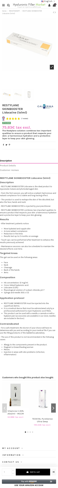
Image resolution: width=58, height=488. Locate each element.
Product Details (8, 165)
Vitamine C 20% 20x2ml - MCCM (16, 412)
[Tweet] (6, 145)
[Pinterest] (9, 145)
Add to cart (35, 472)
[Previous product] (54, 12)
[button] (29, 482)
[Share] (3, 145)
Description (6, 161)
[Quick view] (17, 407)
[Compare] (14, 407)
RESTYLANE (6, 178)
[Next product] (55, 12)
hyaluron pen (9, 316)
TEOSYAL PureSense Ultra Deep (42, 420)
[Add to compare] (53, 472)
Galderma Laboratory (35, 333)
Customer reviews (9, 170)
